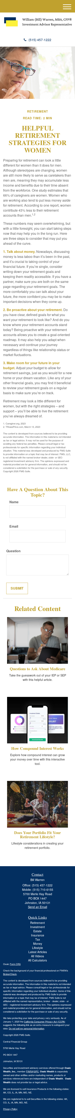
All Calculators (37, 960)
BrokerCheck (10, 974)
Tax (37, 939)
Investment (37, 927)
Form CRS (15, 964)
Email (13, 526)
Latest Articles (37, 952)
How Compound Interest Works (37, 748)
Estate (37, 931)
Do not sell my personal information (26, 1028)
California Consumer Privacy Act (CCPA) (44, 1021)
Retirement (37, 923)
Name (14, 502)
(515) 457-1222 (40, 39)
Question (13, 551)
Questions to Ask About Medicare (37, 668)
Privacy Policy (10, 1108)
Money (37, 943)
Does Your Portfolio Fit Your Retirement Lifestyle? (37, 835)
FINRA (29, 1071)
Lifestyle (37, 948)
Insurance (37, 935)
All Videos (37, 956)
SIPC (36, 1071)
